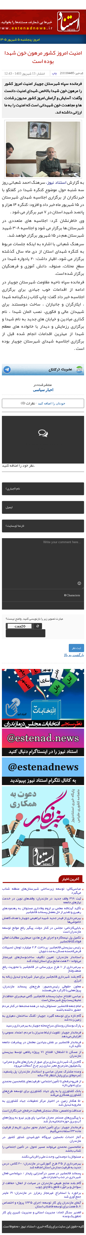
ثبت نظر (76, 648)
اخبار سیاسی (43, 389)
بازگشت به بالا (74, 654)
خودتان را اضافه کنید (51, 403)
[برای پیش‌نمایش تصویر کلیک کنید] (43, 148)
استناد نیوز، (56, 182)
